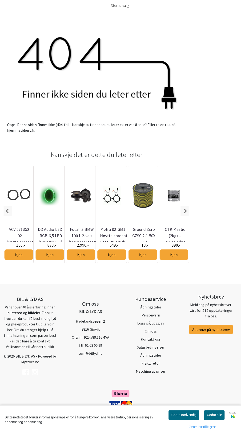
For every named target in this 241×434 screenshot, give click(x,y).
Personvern (150, 315)
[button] (8, 211)
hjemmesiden (18, 130)
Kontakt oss (151, 339)
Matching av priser (150, 371)
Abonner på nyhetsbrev (211, 329)
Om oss (151, 331)
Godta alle (214, 415)
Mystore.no (30, 361)
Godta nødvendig (184, 415)
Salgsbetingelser (151, 347)
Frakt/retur (150, 363)
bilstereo (15, 312)
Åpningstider (150, 307)
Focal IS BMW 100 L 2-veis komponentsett (83, 236)
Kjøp (19, 254)
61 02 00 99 (93, 345)
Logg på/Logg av (150, 323)
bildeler (34, 312)
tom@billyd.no (90, 353)
